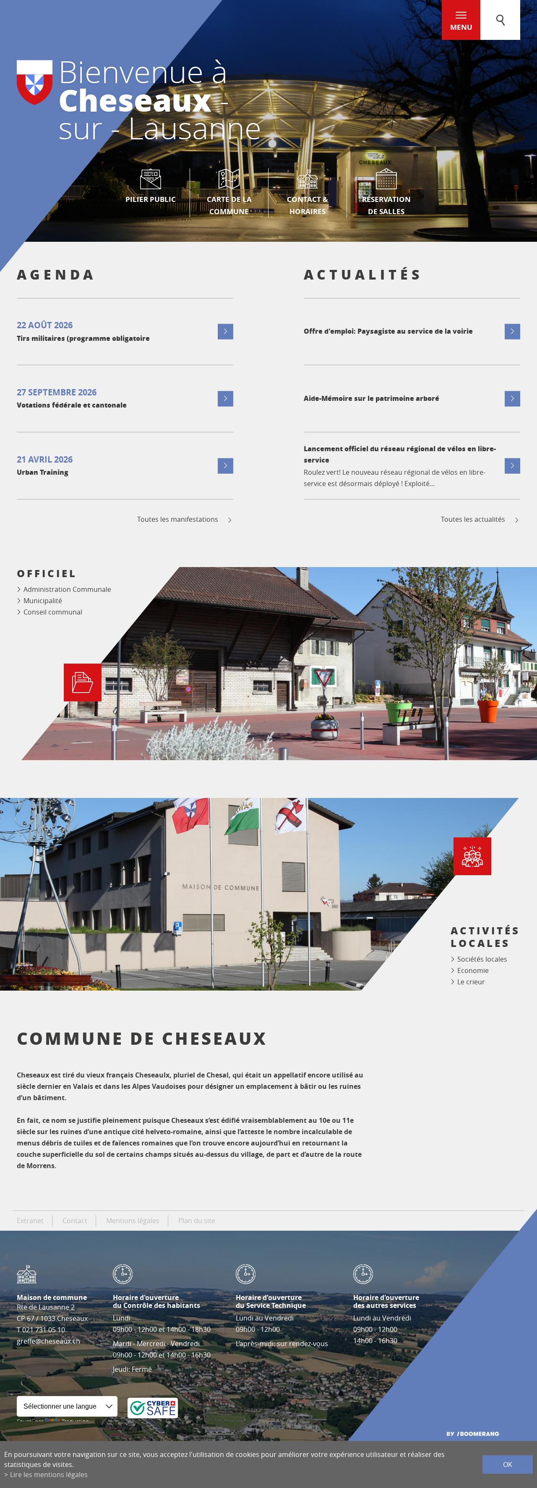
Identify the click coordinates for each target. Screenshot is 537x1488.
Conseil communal (52, 612)
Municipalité (42, 600)
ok (507, 1464)
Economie (473, 970)
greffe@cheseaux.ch (48, 1341)
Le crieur (471, 981)
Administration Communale (67, 589)
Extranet (30, 1220)
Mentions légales (132, 1220)
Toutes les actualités (473, 519)
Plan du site (196, 1220)
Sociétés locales (482, 959)
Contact (75, 1220)
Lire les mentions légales (49, 1474)
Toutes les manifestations (177, 519)
